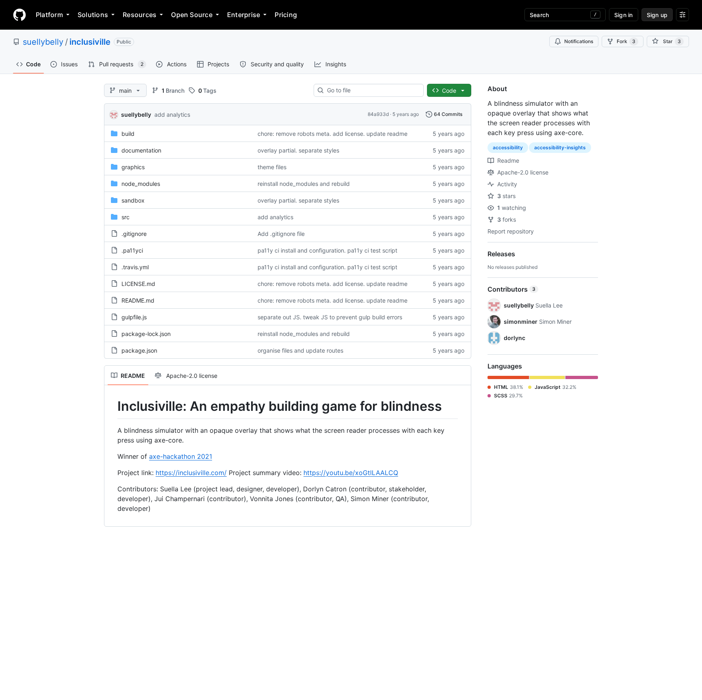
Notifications (578, 41)
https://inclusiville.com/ (191, 473)
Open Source (191, 15)
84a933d (378, 114)
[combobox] (372, 90)
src (125, 217)
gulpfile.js (134, 317)
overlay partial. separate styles (298, 150)
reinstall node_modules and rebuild (304, 183)
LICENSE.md (138, 283)
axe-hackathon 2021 (180, 456)
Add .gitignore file (281, 233)
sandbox (133, 200)
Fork (626, 41)
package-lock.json (146, 333)
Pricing (286, 15)
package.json (139, 350)
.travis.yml (135, 267)
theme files (272, 167)
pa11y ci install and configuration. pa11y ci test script (327, 250)
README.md (137, 300)
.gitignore (134, 233)
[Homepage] (19, 14)
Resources (139, 15)
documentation (141, 150)
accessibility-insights (560, 147)
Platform (49, 15)
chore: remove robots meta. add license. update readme (332, 133)
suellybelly (43, 42)
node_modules (140, 183)
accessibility (508, 147)
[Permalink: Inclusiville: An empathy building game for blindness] (111, 406)
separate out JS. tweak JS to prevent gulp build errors (330, 317)
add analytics (172, 114)
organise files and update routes (300, 350)
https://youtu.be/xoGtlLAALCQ (350, 473)
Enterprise (243, 15)
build (127, 133)
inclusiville (89, 42)
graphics (133, 167)
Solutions (93, 15)
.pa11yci (132, 250)
